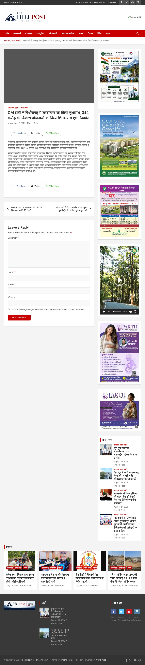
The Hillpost (26, 660)
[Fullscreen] (135, 311)
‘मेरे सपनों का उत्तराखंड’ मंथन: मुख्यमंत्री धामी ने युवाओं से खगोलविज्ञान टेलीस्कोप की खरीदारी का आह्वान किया (125, 524)
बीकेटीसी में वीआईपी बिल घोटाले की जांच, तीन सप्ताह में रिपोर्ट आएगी (90, 578)
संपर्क (108, 33)
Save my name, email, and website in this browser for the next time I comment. (48, 309)
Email (11, 284)
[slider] (117, 311)
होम (7, 33)
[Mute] (130, 311)
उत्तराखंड (28, 33)
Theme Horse (67, 660)
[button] (119, 280)
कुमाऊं (17, 107)
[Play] (104, 311)
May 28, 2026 (82, 585)
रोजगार (90, 33)
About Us (87, 2)
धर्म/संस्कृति (53, 33)
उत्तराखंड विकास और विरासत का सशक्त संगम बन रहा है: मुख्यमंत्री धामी (55, 578)
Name (11, 272)
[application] (119, 280)
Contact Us (113, 2)
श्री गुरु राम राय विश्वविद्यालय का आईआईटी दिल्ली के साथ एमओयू (125, 452)
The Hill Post (32, 123)
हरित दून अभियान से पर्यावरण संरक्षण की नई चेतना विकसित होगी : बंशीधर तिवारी (20, 578)
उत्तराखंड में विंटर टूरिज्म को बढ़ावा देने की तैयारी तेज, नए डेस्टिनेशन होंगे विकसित (125, 498)
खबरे (43, 603)
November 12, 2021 (16, 123)
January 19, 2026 (118, 585)
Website (11, 297)
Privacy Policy (99, 2)
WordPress (101, 660)
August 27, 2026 (121, 461)
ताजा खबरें (17, 33)
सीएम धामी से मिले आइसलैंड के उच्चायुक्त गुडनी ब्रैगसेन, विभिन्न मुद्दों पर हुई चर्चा (71, 209)
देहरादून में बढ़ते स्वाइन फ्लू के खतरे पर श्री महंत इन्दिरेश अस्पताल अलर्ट (126, 476)
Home (77, 2)
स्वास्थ (81, 33)
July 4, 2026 (46, 585)
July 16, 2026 (12, 585)
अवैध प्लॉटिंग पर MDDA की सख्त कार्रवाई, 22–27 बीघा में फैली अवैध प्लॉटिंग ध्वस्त (123, 578)
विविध (99, 33)
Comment (13, 238)
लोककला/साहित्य (68, 33)
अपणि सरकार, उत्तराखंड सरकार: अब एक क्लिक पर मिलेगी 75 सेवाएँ (26, 209)
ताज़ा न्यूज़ (107, 439)
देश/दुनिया (40, 33)
